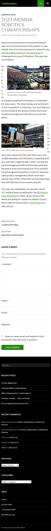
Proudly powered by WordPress (13, 527)
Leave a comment (29, 35)
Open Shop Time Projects (12, 233)
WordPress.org (8, 514)
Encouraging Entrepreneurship (14, 403)
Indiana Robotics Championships (24, 52)
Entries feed (6, 504)
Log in (4, 499)
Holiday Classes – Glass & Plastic (15, 398)
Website (5, 324)
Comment (6, 264)
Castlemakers (9, 3)
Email (4, 312)
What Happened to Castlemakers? (16, 393)
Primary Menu (47, 3)
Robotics (5, 15)
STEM (13, 15)
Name (4, 300)
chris (18, 35)
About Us (13, 437)
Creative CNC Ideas (9, 223)
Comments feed (8, 509)
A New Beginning (9, 383)
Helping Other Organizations (14, 388)
